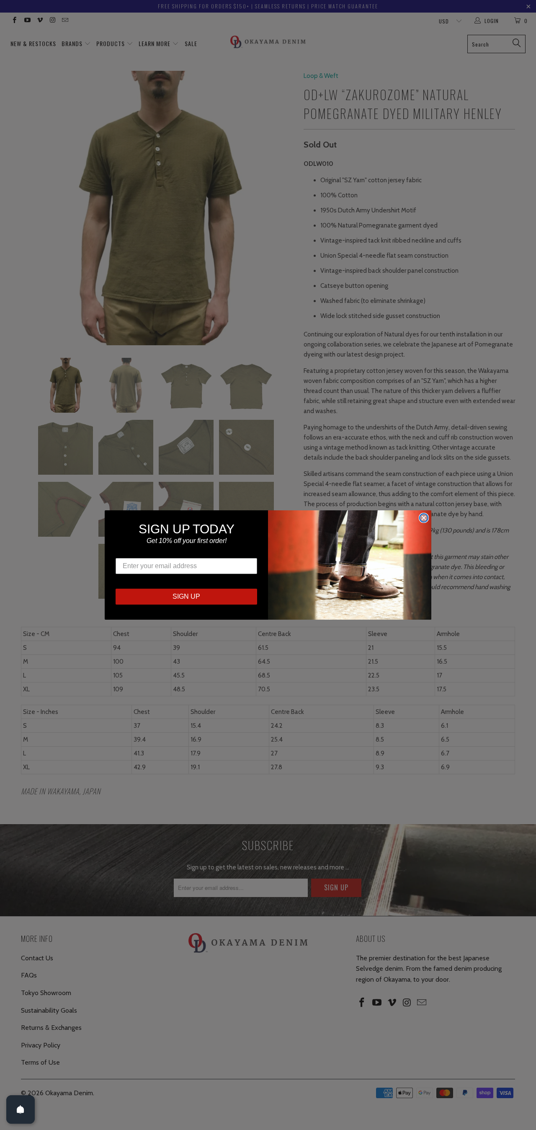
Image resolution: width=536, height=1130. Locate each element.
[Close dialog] (424, 518)
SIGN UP (186, 596)
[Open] (20, 1109)
